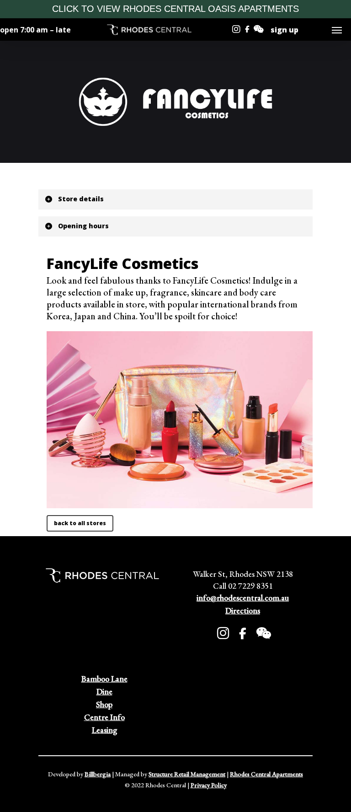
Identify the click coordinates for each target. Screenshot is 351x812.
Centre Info (104, 717)
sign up (284, 30)
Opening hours (83, 225)
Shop (104, 704)
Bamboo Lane (104, 678)
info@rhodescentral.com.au (243, 597)
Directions (242, 610)
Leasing (104, 730)
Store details (81, 198)
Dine (104, 691)
